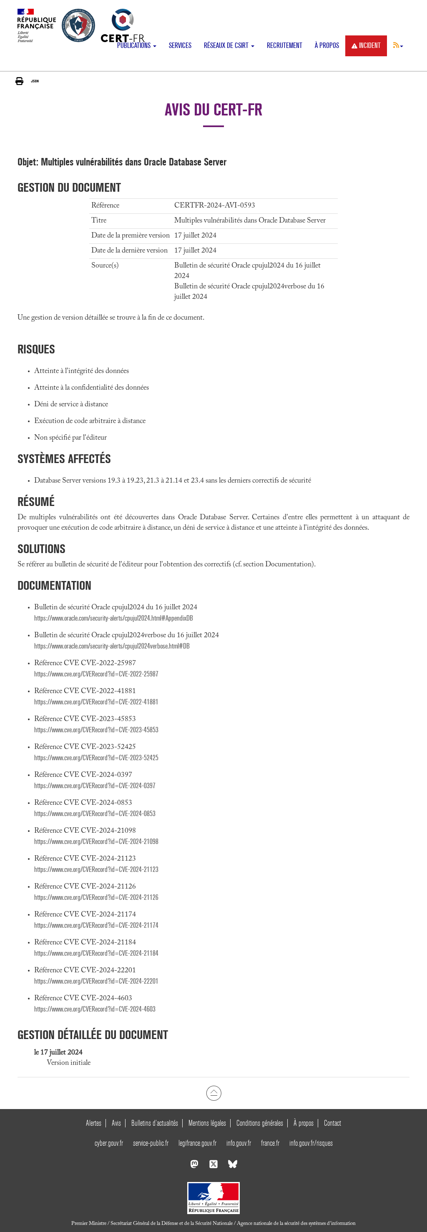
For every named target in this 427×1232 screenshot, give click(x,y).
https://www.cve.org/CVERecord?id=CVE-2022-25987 (96, 674)
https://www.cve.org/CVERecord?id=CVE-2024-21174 (96, 925)
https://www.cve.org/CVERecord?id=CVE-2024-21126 (96, 897)
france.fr (270, 1143)
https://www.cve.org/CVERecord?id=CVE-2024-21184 (96, 953)
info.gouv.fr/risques (311, 1143)
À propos (327, 45)
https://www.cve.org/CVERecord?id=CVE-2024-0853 (95, 813)
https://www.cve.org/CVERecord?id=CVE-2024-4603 (95, 1009)
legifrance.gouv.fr (197, 1143)
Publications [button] (134, 45)
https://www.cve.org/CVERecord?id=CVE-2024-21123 (96, 869)
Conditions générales (259, 1123)
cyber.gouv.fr (109, 1143)
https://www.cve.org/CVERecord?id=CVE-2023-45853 (96, 730)
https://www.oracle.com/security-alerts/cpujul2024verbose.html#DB (112, 646)
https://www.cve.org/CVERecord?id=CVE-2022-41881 (96, 702)
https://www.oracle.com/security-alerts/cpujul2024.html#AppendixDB (113, 618)
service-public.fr (150, 1143)
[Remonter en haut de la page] (213, 1093)
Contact (332, 1123)
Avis (116, 1123)
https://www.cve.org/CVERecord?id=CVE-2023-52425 (96, 758)
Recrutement (284, 45)
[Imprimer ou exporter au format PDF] (19, 81)
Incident (370, 45)
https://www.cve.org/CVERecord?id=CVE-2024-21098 (96, 841)
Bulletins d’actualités (154, 1123)
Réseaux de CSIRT (227, 45)
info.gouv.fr (238, 1143)
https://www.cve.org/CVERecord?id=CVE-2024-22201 (96, 981)
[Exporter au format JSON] (35, 81)
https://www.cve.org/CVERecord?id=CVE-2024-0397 (95, 785)
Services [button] (180, 45)
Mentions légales (207, 1123)
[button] (398, 45)
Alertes (93, 1123)
